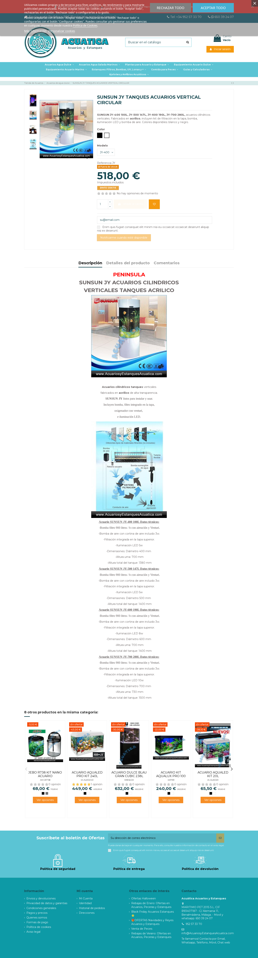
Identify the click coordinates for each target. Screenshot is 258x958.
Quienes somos (36, 917)
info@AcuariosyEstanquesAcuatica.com (208, 933)
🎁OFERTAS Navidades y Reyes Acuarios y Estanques (152, 922)
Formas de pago (37, 922)
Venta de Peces (141, 928)
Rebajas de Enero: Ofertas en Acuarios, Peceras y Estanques (151, 905)
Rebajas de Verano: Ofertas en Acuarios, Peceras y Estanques (151, 935)
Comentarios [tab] (167, 263)
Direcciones (86, 913)
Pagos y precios (36, 913)
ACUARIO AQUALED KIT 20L (213, 774)
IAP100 (171, 780)
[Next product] (233, 83)
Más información (35, 31)
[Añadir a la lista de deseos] (154, 204)
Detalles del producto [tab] (128, 263)
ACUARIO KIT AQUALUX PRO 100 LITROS (171, 776)
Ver (45, 800)
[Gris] (47, 793)
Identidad (85, 903)
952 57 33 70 (194, 924)
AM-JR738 (45, 780)
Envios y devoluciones (41, 898)
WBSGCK (129, 780)
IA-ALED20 (212, 780)
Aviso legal (33, 931)
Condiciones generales (41, 908)
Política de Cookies (85, 25)
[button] (147, 64)
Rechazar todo (170, 7)
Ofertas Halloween (143, 898)
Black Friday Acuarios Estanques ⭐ (152, 913)
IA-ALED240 (87, 780)
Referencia (104, 163)
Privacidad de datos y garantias (46, 903)
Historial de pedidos (92, 908)
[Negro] (43, 793)
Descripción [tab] (90, 263)
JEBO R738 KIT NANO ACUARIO (45, 774)
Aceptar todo (213, 7)
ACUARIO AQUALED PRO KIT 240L (87, 774)
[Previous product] (232, 83)
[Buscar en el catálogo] (188, 42)
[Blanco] (88, 793)
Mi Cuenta (86, 898)
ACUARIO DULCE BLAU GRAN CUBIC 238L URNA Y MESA (129, 776)
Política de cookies (38, 927)
